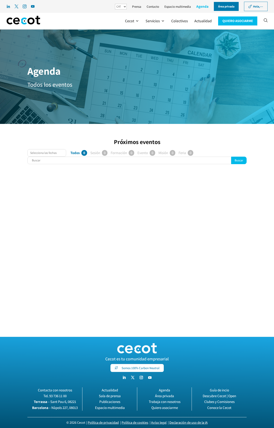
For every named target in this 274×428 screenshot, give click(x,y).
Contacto (153, 6)
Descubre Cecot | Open (219, 396)
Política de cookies (135, 422)
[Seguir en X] (132, 377)
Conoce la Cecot (219, 407)
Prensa (136, 6)
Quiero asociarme (164, 407)
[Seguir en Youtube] (149, 377)
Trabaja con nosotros (164, 401)
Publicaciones (109, 401)
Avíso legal (159, 422)
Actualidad (110, 390)
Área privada (164, 396)
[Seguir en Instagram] (141, 377)
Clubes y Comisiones (219, 401)
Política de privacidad (103, 422)
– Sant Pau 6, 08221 (55, 401)
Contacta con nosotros (55, 390)
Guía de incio (219, 390)
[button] (132, 21)
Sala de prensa (110, 396)
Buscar (239, 160)
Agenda (202, 6)
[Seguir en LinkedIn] (124, 377)
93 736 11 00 (58, 396)
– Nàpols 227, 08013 (55, 407)
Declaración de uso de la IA (188, 422)
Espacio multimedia (177, 6)
